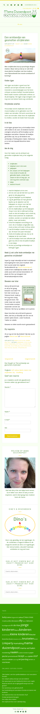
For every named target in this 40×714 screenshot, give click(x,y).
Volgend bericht (30, 359)
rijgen (15, 347)
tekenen (4, 659)
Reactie (8, 387)
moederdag (6, 653)
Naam (7, 412)
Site (6, 428)
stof (35, 656)
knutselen (8, 347)
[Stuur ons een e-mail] (8, 5)
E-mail (7, 420)
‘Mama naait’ (13, 336)
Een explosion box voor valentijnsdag (13, 702)
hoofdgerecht (6, 625)
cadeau (20, 617)
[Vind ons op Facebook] (11, 5)
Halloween (29, 621)
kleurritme (26, 344)
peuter (5, 656)
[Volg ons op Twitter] (15, 5)
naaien (14, 652)
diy (20, 620)
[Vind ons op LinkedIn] (21, 5)
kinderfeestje (6, 635)
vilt (34, 659)
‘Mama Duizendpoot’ (25, 267)
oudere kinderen (24, 653)
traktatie (10, 659)
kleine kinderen (19, 634)
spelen (30, 656)
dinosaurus (15, 621)
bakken (9, 617)
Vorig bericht (9, 359)
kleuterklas (15, 346)
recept (21, 656)
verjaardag (23, 659)
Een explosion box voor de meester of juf (15, 695)
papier (31, 653)
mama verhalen (27, 648)
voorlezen (6, 662)
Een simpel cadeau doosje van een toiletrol (15, 679)
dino (9, 621)
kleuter (7, 346)
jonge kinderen (10, 344)
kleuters (11, 639)
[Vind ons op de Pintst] (18, 5)
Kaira (25, 709)
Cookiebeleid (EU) (30, 5)
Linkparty (7, 643)
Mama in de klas (19, 340)
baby (4, 617)
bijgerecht (15, 617)
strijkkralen (22, 347)
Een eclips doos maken (9, 699)
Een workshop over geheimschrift (12, 688)
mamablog (19, 643)
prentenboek (12, 656)
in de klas (27, 342)
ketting (19, 344)
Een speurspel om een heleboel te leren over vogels (18, 681)
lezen (36, 639)
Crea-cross (28, 617)
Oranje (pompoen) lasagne (10, 697)
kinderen (25, 630)
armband (20, 342)
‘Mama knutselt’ (25, 336)
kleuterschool (25, 346)
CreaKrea (5, 621)
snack (26, 656)
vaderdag (15, 659)
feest (24, 621)
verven (31, 659)
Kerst (17, 630)
